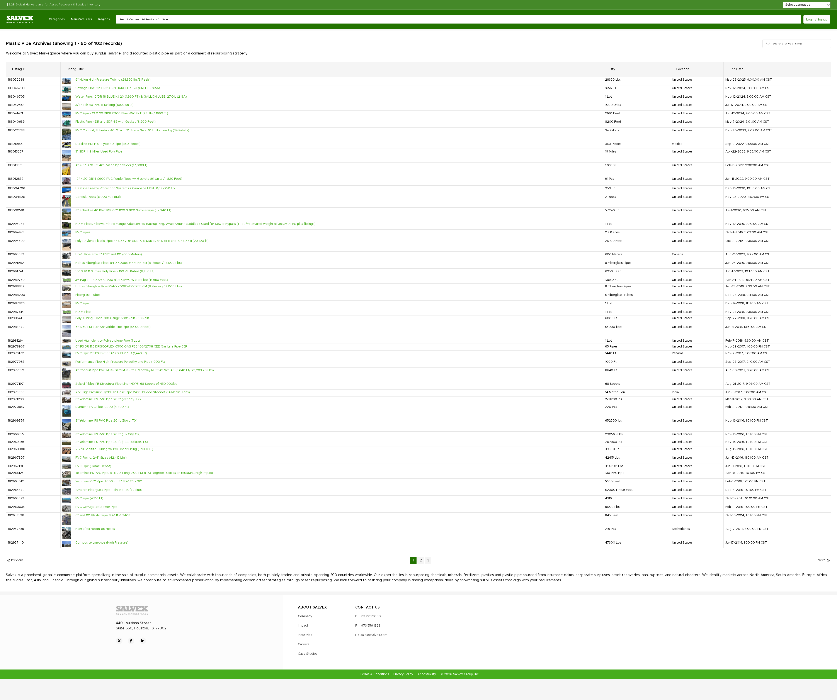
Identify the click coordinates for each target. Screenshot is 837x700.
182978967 (16, 346)
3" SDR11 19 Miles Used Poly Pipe (98, 151)
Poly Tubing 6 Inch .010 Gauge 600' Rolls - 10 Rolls (112, 318)
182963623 (16, 498)
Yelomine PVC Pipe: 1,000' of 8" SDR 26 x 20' (108, 481)
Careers (304, 644)
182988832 (16, 286)
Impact (303, 625)
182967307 (16, 457)
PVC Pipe (82, 303)
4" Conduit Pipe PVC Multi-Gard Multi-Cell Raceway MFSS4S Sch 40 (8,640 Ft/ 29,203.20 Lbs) (144, 370)
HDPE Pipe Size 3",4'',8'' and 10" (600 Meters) (108, 254)
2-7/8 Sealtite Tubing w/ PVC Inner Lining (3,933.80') (114, 449)
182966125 (16, 473)
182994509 (16, 240)
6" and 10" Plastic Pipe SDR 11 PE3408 (102, 515)
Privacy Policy (403, 674)
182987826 (16, 303)
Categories (57, 19)
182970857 (16, 406)
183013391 (15, 165)
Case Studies (307, 653)
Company (305, 616)
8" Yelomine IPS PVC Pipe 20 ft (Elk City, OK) (108, 434)
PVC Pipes (82, 232)
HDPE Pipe (83, 312)
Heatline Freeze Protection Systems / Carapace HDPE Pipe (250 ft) (125, 188)
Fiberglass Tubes (87, 295)
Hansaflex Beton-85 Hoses (95, 529)
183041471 (15, 113)
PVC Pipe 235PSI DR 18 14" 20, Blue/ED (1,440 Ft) (111, 353)
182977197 (16, 383)
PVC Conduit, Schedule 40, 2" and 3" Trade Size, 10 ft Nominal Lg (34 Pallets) (132, 130)
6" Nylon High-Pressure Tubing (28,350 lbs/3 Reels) (113, 79)
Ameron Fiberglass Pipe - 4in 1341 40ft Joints (108, 490)
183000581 (16, 210)
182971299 (16, 399)
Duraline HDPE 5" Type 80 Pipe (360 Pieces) (107, 144)
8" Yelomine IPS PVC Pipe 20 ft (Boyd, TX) (106, 420)
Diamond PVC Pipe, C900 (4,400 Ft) (102, 406)
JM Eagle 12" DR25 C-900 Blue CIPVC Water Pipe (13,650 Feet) (121, 279)
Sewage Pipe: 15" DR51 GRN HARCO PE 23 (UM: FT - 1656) (117, 88)
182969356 (16, 442)
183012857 (16, 178)
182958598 (16, 515)
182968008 (16, 449)
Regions (104, 19)
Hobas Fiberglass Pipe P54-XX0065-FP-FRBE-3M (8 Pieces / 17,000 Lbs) (128, 262)
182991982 (16, 262)
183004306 (16, 196)
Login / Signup (816, 19)
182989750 (16, 279)
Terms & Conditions (374, 674)
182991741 (15, 271)
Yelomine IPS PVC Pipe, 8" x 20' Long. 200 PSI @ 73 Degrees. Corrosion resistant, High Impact (144, 473)
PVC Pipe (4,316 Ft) (89, 498)
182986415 (16, 318)
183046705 (16, 96)
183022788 (16, 130)
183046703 (16, 88)
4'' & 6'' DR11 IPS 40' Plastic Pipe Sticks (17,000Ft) (111, 165)
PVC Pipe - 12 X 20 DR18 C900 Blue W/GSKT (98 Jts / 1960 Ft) (121, 113)
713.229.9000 (370, 616)
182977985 (16, 361)
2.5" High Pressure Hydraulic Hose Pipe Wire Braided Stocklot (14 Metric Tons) (132, 392)
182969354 (16, 420)
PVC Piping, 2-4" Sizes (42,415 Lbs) (101, 457)
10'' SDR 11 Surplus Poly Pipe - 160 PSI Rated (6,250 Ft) (115, 271)
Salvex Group (463, 674)
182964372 (16, 490)
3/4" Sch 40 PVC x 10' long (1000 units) (104, 105)
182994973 (16, 232)
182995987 (16, 223)
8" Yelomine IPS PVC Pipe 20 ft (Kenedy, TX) (108, 399)
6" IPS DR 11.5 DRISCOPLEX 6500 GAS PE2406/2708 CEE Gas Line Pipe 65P (131, 346)
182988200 (16, 295)
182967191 (15, 466)
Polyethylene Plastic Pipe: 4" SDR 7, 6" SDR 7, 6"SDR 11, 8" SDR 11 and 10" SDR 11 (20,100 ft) (142, 240)
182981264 (16, 340)
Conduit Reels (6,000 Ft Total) (98, 196)
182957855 (16, 529)
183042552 (16, 105)
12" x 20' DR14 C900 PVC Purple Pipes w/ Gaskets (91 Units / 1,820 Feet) (128, 178)
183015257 (15, 151)
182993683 (16, 254)
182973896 (16, 392)
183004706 (16, 188)
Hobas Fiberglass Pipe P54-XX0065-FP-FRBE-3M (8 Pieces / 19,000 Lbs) (128, 286)
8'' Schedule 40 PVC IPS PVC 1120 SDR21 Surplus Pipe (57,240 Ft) (123, 210)
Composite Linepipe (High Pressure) (101, 542)
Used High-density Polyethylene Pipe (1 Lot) (107, 340)
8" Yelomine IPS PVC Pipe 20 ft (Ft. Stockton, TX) (111, 442)
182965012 (16, 481)
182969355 (16, 434)
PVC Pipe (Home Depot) (93, 466)
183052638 (16, 79)
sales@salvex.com (374, 635)
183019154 (15, 144)
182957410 (16, 542)
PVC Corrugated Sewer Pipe (96, 506)
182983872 (16, 327)
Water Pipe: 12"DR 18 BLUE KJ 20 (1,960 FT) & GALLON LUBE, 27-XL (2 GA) (131, 96)
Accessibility (426, 674)
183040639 (16, 121)
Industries (305, 635)
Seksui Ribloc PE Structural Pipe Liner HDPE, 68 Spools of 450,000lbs (126, 383)
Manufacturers (81, 19)
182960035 (16, 506)
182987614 (16, 312)
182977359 (16, 370)
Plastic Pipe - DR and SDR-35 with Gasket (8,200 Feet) (115, 121)
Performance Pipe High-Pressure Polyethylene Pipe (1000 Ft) (120, 361)
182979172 (16, 353)
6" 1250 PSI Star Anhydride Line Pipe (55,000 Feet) (113, 327)
